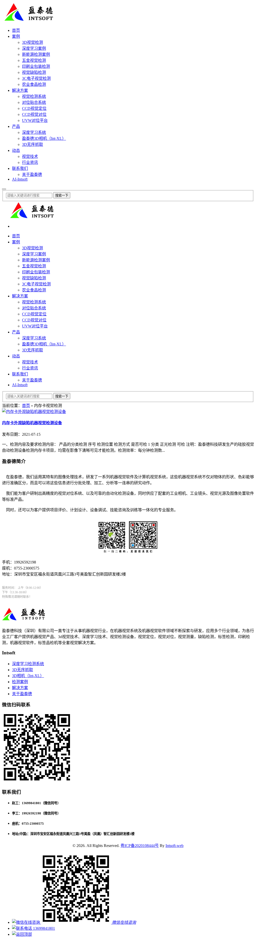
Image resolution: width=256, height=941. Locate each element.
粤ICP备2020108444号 (139, 845)
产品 (16, 126)
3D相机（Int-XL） (28, 676)
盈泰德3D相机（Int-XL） (44, 138)
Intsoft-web (175, 845)
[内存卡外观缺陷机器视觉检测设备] (34, 411)
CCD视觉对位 (34, 114)
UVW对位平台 (35, 120)
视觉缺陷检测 (34, 72)
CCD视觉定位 (34, 108)
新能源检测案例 (36, 54)
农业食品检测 (34, 84)
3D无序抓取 (32, 144)
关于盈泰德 (32, 174)
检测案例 (20, 682)
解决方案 (20, 90)
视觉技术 (30, 156)
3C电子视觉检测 (36, 78)
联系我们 (20, 168)
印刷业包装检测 (36, 66)
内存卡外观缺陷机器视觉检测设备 (32, 423)
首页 (16, 30)
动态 (16, 150)
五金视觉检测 (34, 60)
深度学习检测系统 (28, 664)
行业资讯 (30, 162)
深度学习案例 (34, 48)
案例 (16, 36)
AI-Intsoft (20, 179)
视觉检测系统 (34, 96)
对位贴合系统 (34, 102)
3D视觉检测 (32, 42)
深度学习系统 (34, 132)
